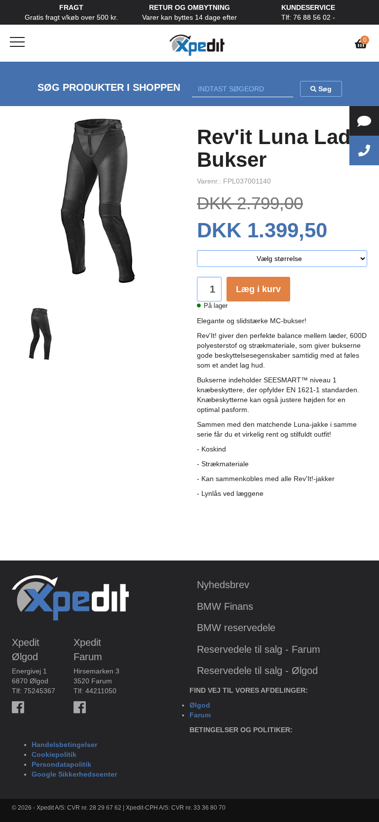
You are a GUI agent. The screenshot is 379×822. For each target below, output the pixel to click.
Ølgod (200, 705)
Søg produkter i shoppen (109, 87)
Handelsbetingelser (64, 744)
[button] (25, 208)
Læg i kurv (258, 289)
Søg (324, 89)
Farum (200, 715)
